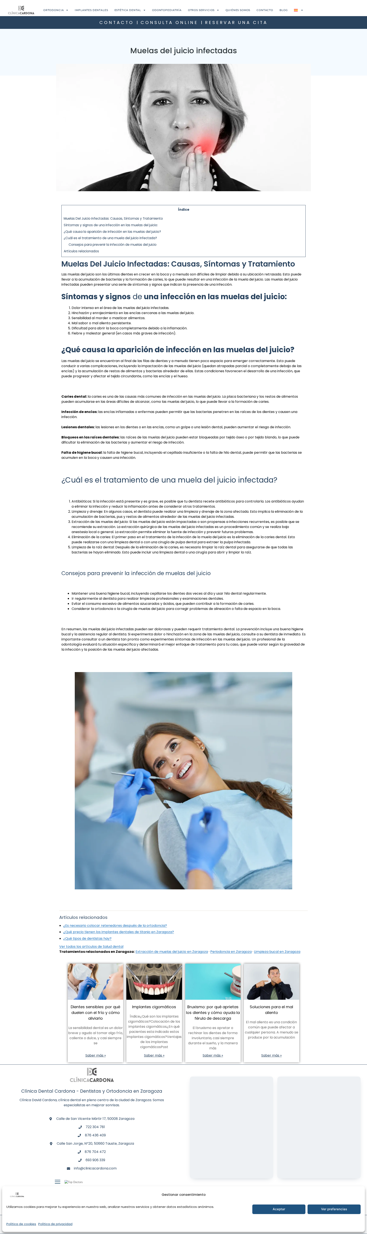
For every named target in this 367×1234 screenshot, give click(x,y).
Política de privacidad (55, 1224)
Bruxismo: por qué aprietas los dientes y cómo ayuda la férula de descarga (213, 1012)
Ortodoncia (53, 10)
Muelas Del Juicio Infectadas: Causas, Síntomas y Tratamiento (113, 218)
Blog (283, 10)
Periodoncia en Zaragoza (231, 951)
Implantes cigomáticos (154, 1006)
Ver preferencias (334, 1209)
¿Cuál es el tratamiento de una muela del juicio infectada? (110, 238)
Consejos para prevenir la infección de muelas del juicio (113, 244)
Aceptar (279, 1209)
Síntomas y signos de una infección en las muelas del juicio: (111, 225)
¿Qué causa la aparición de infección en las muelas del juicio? (112, 231)
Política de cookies (21, 1224)
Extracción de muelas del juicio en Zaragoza (172, 951)
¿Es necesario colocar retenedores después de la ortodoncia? (115, 925)
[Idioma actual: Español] (298, 10)
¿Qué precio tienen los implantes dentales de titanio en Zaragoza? (118, 931)
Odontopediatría (167, 10)
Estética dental (127, 10)
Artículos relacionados (81, 251)
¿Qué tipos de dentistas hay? (87, 938)
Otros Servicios (201, 10)
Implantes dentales (91, 10)
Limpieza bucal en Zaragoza (277, 951)
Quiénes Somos (238, 10)
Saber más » (95, 1055)
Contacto (265, 10)
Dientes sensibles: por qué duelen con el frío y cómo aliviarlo (95, 1012)
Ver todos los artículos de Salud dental (91, 946)
